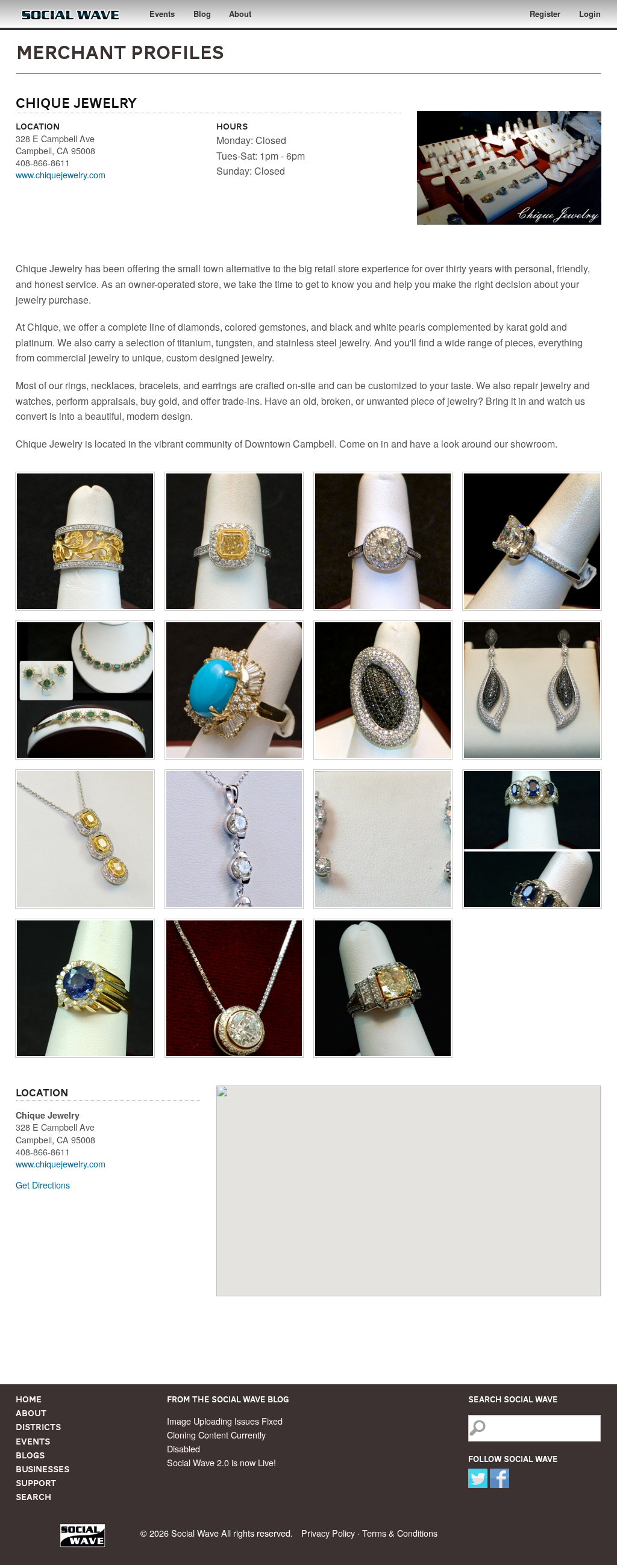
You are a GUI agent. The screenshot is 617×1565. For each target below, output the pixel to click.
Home (29, 1399)
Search (33, 1497)
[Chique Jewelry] (85, 541)
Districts (38, 1427)
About (240, 13)
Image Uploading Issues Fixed (225, 1420)
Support (36, 1483)
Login (590, 13)
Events (162, 13)
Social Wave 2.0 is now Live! (221, 1462)
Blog (202, 13)
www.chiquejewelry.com (60, 174)
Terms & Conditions (399, 1532)
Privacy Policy (328, 1532)
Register (545, 13)
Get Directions (43, 1184)
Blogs (30, 1455)
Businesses (42, 1469)
